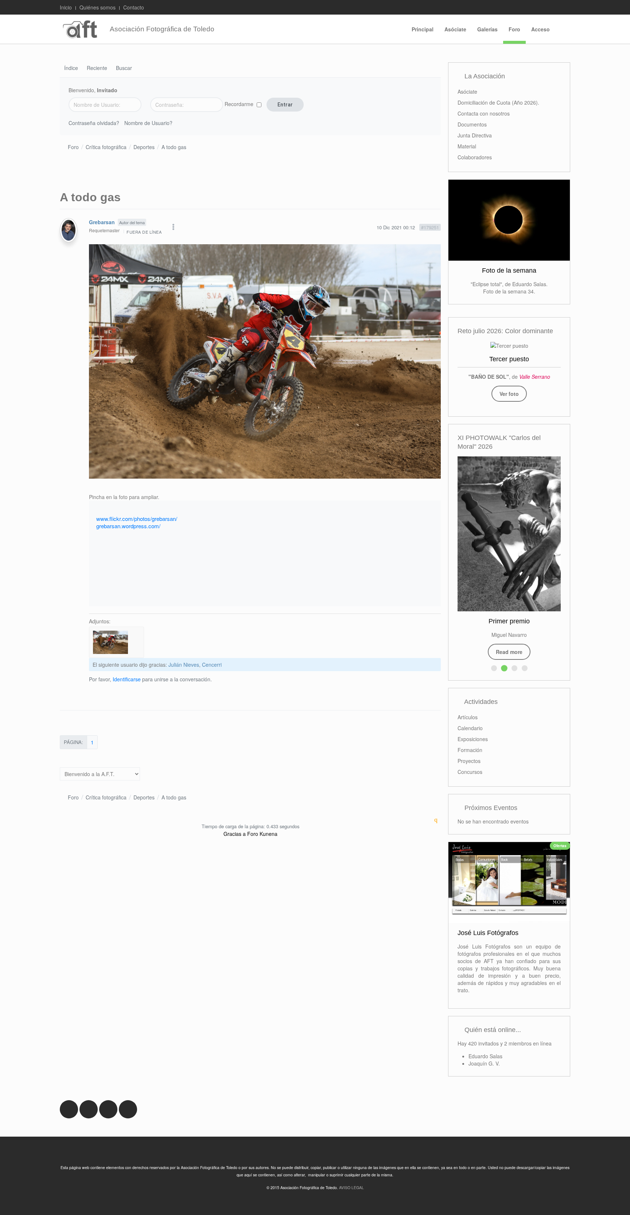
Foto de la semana (509, 270)
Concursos (470, 771)
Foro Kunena (262, 833)
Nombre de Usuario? (148, 122)
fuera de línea (144, 231)
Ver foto (509, 393)
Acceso (540, 29)
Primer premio (509, 621)
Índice (71, 68)
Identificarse (127, 679)
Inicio (66, 7)
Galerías (487, 29)
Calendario (470, 728)
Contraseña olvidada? (94, 122)
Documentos (472, 124)
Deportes (144, 147)
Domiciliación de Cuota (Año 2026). (498, 102)
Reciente (97, 68)
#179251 (430, 227)
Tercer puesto (509, 359)
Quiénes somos (97, 7)
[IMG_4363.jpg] (265, 360)
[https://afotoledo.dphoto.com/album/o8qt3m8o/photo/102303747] (509, 345)
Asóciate (455, 29)
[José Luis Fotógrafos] (509, 882)
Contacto (133, 7)
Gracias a (234, 833)
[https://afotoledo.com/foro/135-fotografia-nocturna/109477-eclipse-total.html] (509, 220)
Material (467, 146)
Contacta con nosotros (484, 113)
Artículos (468, 717)
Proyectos (469, 760)
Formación (470, 749)
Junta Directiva (475, 135)
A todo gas (174, 147)
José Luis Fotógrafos (488, 932)
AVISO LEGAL (351, 1187)
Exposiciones (473, 739)
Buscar (124, 68)
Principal (422, 29)
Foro (514, 29)
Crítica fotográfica (106, 147)
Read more (509, 651)
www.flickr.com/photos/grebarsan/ (136, 518)
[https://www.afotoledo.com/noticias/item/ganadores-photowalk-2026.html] (509, 533)
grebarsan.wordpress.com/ (128, 526)
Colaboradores (475, 157)
